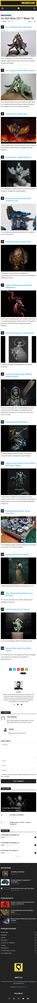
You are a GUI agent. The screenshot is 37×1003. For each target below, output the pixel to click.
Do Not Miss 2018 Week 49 (10, 835)
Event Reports (5, 948)
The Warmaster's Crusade (8, 950)
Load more (18, 856)
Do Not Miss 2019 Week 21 (16, 815)
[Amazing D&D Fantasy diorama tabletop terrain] (5, 913)
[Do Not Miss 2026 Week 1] (5, 874)
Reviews (3, 937)
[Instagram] (14, 998)
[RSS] (18, 998)
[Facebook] (15, 705)
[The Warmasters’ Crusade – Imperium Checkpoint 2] (4, 824)
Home (2, 12)
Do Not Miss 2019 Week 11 (10, 850)
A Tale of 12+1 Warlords (7, 943)
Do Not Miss (8, 15)
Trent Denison (12, 717)
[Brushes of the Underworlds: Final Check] (5, 891)
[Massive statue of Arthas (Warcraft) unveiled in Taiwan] (5, 921)
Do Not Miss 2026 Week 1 (18, 872)
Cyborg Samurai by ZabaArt (17, 554)
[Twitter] (18, 705)
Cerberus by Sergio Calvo (16, 114)
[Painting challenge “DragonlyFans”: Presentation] (5, 882)
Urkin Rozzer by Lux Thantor (18, 609)
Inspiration (4, 935)
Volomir (2, 15)
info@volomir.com (22, 987)
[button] (34, 8)
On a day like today (6, 953)
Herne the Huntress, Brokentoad (20, 333)
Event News (4, 940)
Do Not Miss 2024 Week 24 (10, 843)
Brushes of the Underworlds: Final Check (22, 888)
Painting (3, 945)
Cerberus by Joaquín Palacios (18, 157)
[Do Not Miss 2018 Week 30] (18, 802)
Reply (8, 724)
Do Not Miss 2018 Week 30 (11, 808)
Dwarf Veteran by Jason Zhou (18, 242)
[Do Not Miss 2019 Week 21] (4, 816)
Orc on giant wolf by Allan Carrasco (21, 70)
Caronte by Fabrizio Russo (17, 422)
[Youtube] (22, 705)
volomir (4, 21)
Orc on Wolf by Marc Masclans (19, 27)
